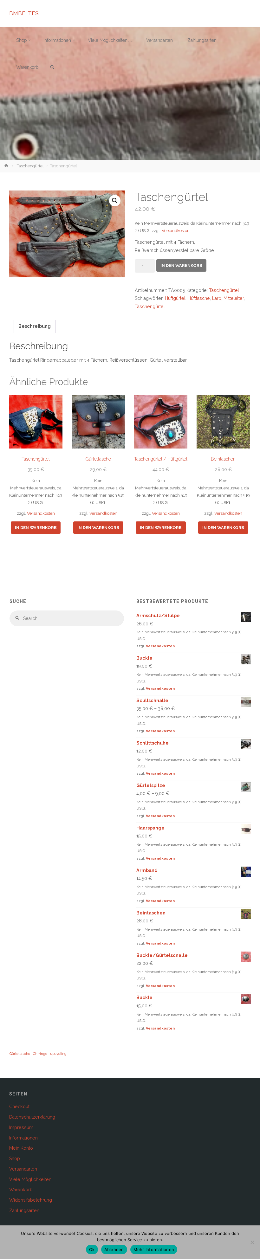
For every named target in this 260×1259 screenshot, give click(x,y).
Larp (216, 298)
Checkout (19, 1106)
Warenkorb (21, 1189)
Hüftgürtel (175, 298)
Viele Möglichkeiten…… (32, 1179)
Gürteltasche (20, 1054)
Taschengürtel (30, 166)
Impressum (21, 1127)
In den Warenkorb (181, 265)
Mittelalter (234, 298)
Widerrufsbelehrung (30, 1200)
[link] (52, 67)
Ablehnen (114, 1249)
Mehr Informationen (153, 1249)
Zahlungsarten (24, 1210)
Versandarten (23, 1169)
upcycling (58, 1054)
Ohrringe (40, 1054)
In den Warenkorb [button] (36, 527)
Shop (14, 1158)
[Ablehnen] (252, 1242)
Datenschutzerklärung (32, 1117)
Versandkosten (176, 230)
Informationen (23, 1137)
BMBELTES (24, 13)
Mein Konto (21, 1148)
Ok (92, 1249)
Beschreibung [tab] (34, 326)
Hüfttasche (199, 298)
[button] (114, 200)
